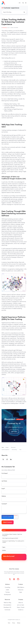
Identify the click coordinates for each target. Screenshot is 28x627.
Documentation (7, 605)
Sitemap (18, 623)
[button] (23, 2)
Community (7, 610)
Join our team (20, 605)
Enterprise (20, 590)
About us (20, 602)
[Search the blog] (24, 12)
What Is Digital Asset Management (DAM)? (10, 538)
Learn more (14, 431)
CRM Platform (20, 587)
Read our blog (7, 602)
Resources (7, 599)
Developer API (7, 607)
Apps (20, 592)
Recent (3, 530)
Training (7, 592)
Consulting (7, 587)
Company (20, 599)
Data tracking (14, 449)
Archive (4, 550)
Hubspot (6, 447)
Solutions (7, 584)
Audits (7, 590)
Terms (9, 623)
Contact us (20, 610)
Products (20, 584)
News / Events (20, 607)
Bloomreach (13, 447)
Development (7, 594)
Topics (3, 547)
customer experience (5, 449)
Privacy (13, 623)
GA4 (20, 449)
